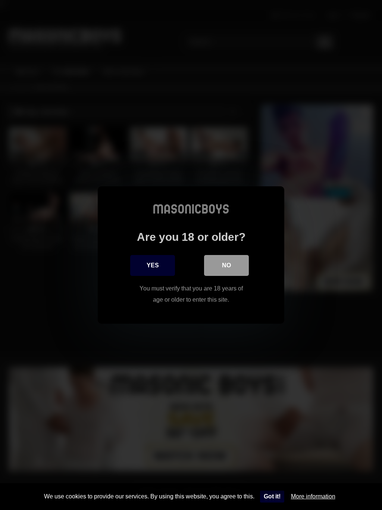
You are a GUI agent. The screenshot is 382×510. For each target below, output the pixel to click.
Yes (153, 265)
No (226, 265)
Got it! (272, 496)
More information (313, 496)
